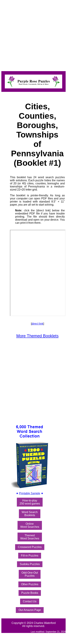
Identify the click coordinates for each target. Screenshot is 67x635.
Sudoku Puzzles (30, 564)
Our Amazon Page (30, 609)
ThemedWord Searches (29, 537)
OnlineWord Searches (29, 525)
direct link (37, 323)
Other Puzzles (29, 584)
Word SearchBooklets (30, 514)
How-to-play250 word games (30, 502)
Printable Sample (29, 493)
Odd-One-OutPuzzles (29, 574)
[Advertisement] (33, 34)
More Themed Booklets (37, 335)
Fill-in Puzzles (29, 555)
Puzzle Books (29, 592)
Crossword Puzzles (30, 547)
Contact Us (29, 601)
